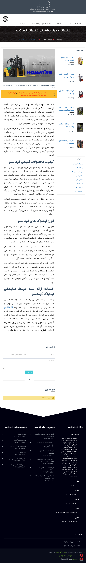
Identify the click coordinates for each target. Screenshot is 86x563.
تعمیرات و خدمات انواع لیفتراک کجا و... (66, 142)
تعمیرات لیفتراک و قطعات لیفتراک (40, 23)
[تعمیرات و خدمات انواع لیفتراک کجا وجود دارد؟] (80, 144)
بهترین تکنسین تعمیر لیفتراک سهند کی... (66, 75)
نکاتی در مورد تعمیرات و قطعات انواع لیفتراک (44, 436)
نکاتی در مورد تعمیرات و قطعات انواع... (66, 59)
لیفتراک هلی (20, 454)
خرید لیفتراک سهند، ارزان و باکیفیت (46, 453)
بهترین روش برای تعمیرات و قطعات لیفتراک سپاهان (45, 461)
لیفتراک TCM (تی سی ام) (18, 447)
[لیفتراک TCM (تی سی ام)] (2, 446)
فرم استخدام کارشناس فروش (71, 546)
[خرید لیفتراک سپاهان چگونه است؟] (80, 127)
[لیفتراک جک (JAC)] (2, 440)
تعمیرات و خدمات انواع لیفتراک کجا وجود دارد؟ (44, 478)
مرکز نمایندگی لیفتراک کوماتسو (30, 95)
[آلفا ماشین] (6, 17)
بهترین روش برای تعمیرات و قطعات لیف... (66, 109)
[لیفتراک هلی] (2, 452)
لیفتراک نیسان (20, 435)
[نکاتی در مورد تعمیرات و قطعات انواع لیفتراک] (80, 61)
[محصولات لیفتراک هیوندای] (2, 458)
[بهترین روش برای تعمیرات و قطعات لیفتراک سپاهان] (80, 111)
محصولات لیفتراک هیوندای (17, 460)
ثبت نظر (29, 372)
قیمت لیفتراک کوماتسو (38, 93)
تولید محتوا (76, 559)
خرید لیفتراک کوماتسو (24, 93)
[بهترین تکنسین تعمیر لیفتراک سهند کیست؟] (80, 77)
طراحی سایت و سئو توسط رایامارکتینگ (68, 555)
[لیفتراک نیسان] (2, 434)
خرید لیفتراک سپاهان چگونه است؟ (66, 125)
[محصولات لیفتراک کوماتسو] (2, 465)
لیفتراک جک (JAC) (20, 441)
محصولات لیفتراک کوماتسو (17, 466)
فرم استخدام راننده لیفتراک (72, 542)
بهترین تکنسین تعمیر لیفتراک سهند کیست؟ (45, 444)
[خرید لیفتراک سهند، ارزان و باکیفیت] (80, 94)
